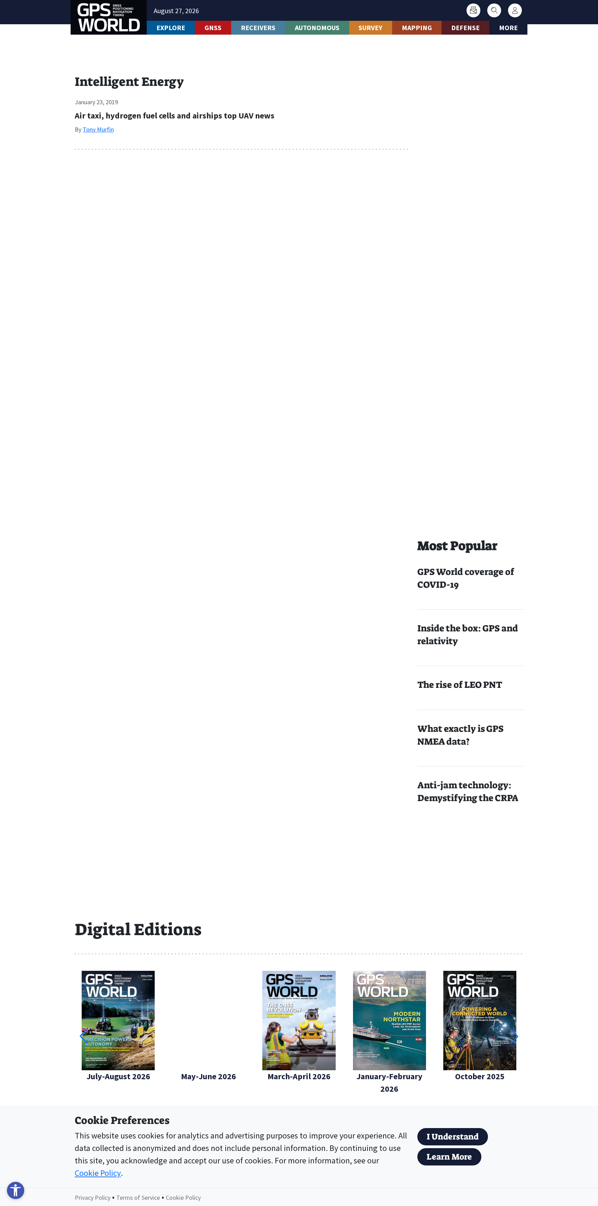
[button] (514, 1036)
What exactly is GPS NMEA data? (460, 735)
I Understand (453, 1136)
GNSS (213, 27)
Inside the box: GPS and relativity (467, 634)
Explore (170, 27)
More (508, 27)
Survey (370, 27)
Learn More (449, 1156)
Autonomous (317, 27)
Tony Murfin (98, 129)
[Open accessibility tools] (15, 1190)
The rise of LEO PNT (459, 685)
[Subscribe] (473, 10)
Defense (465, 27)
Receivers (258, 27)
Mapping (417, 27)
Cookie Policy (98, 1173)
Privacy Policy (92, 1197)
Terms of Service (138, 1197)
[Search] (494, 10)
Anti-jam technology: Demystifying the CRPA (467, 791)
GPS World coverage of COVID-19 (465, 578)
